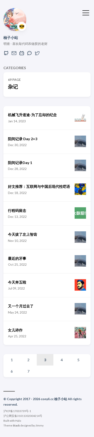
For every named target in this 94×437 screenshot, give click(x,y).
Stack (16, 425)
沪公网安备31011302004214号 (22, 416)
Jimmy (39, 425)
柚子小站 (10, 37)
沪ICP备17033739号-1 (17, 411)
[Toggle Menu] (86, 12)
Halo (18, 420)
